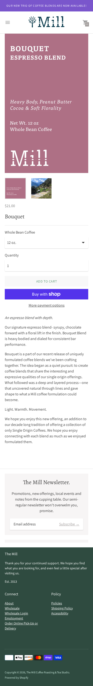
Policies (56, 603)
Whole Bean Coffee (20, 232)
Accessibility (59, 613)
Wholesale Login (16, 613)
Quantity (12, 255)
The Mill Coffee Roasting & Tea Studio (47, 672)
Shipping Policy (62, 608)
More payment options (47, 305)
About (9, 603)
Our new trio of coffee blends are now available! (46, 5)
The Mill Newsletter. (46, 482)
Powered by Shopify (16, 677)
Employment (14, 618)
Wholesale (12, 608)
